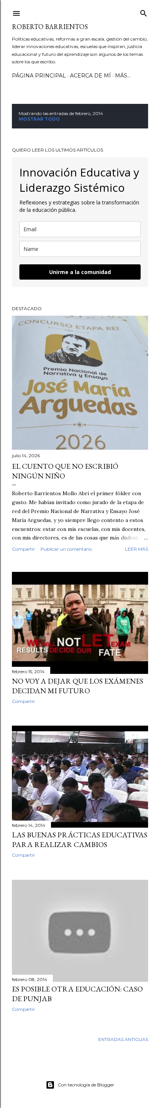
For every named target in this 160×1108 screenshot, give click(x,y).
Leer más (136, 549)
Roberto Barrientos (50, 26)
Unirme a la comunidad (80, 272)
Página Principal (39, 75)
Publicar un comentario (66, 549)
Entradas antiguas (123, 1039)
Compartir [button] (23, 549)
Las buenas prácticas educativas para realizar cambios (79, 839)
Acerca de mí (90, 75)
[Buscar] (143, 11)
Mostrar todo (39, 119)
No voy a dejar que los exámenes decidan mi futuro (77, 685)
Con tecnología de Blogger (86, 1085)
